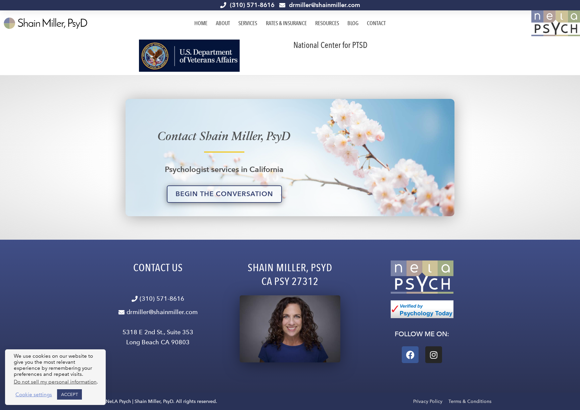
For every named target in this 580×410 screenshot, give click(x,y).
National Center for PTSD (330, 45)
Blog (352, 23)
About (223, 23)
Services (247, 23)
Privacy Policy (427, 401)
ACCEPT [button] (69, 394)
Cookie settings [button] (33, 395)
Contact (376, 23)
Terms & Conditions (469, 401)
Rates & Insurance (286, 23)
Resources (327, 23)
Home (200, 23)
